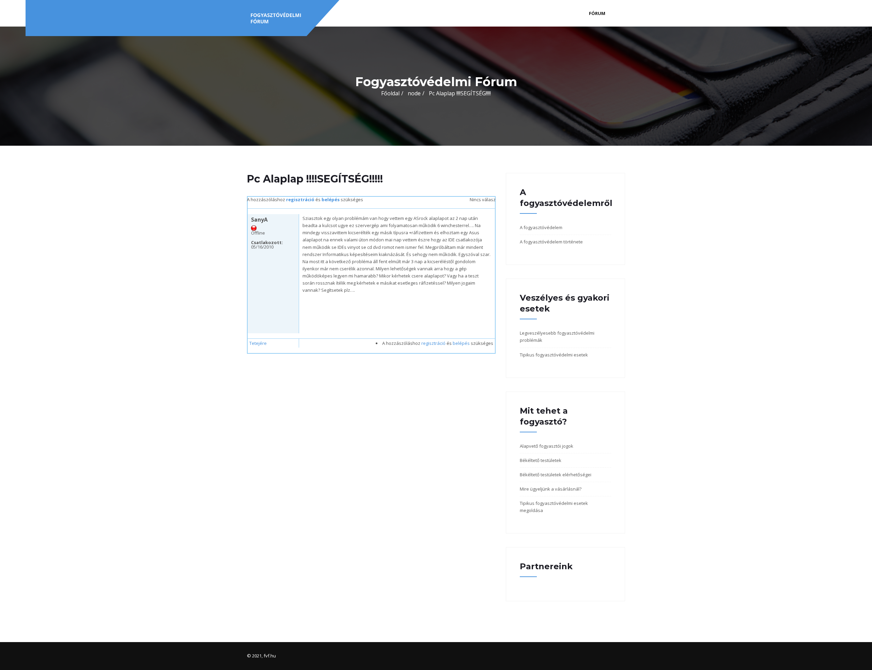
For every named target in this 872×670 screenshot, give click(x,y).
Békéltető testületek (540, 460)
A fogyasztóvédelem (541, 227)
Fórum (597, 13)
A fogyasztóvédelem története (551, 242)
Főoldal (390, 93)
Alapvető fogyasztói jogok (546, 446)
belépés (331, 199)
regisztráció (300, 199)
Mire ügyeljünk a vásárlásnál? (550, 489)
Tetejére (258, 343)
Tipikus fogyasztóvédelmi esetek (554, 355)
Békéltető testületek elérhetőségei (555, 475)
